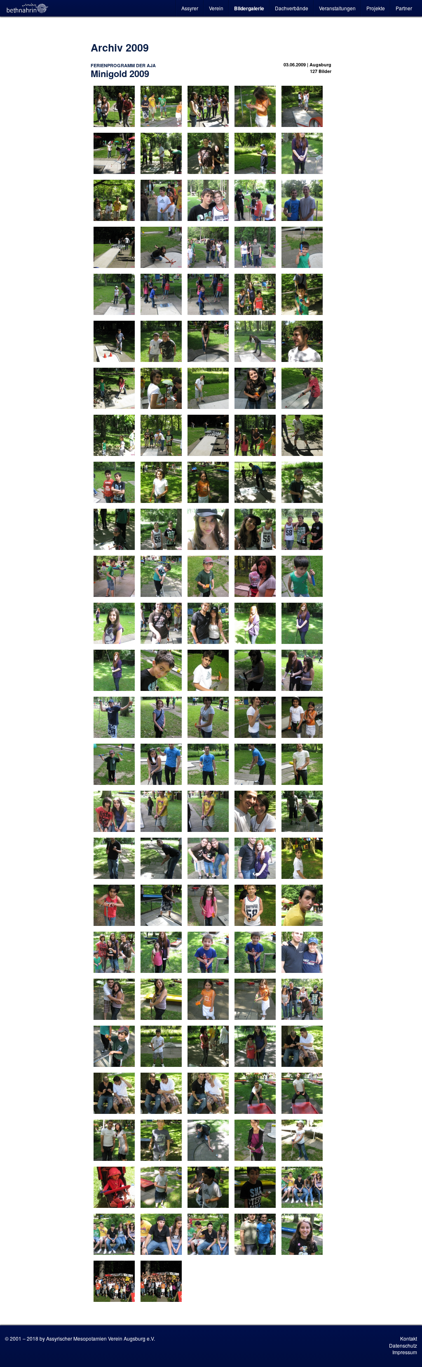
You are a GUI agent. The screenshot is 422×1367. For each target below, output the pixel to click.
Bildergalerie (249, 8)
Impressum (404, 1351)
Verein (216, 8)
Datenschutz (403, 1345)
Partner (404, 8)
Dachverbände (291, 8)
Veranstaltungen (337, 8)
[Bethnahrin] (27, 8)
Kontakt (408, 1338)
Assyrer (189, 8)
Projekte (375, 8)
